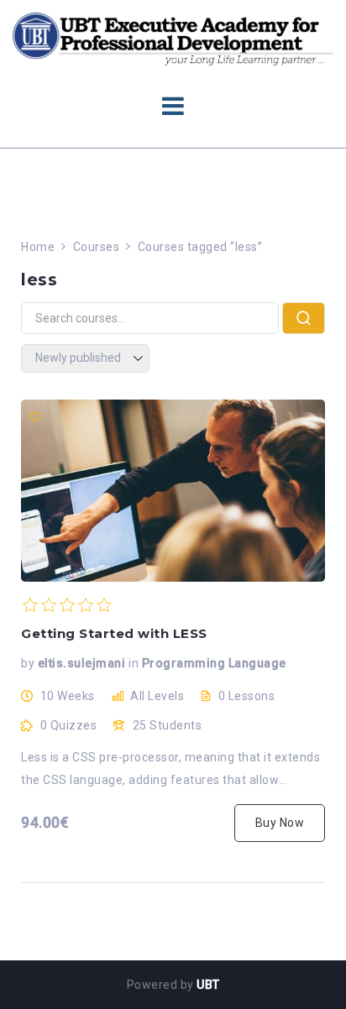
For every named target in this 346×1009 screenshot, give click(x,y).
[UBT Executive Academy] (173, 37)
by (27, 663)
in (133, 663)
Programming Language (214, 663)
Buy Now (280, 822)
